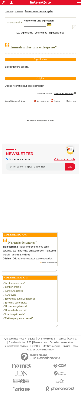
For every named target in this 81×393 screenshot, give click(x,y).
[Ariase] (21, 389)
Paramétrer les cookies (16, 346)
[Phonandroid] (59, 388)
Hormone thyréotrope (15, 306)
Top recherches (56, 32)
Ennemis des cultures (16, 302)
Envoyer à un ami (43, 101)
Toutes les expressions (49, 263)
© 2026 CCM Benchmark (40, 349)
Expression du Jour (16, 235)
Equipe (31, 338)
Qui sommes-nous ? (15, 338)
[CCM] (59, 366)
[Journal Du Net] (21, 373)
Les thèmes (41, 32)
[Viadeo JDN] (59, 381)
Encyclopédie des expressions (37, 120)
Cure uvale (10, 294)
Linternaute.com (19, 159)
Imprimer (57, 101)
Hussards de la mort (15, 310)
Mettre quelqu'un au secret (18, 318)
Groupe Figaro (70, 346)
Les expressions (24, 32)
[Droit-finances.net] (59, 373)
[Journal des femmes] (21, 366)
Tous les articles (16, 342)
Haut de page (71, 101)
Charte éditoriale (46, 338)
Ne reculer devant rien (21, 242)
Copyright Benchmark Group (15, 101)
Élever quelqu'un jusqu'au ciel (20, 298)
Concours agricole (14, 290)
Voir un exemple (64, 159)
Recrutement (40, 342)
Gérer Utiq (35, 346)
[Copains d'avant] (21, 381)
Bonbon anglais (13, 286)
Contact (51, 120)
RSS (29, 342)
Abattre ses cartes (14, 283)
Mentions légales (51, 346)
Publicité (61, 338)
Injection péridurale (14, 314)
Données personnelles (61, 342)
